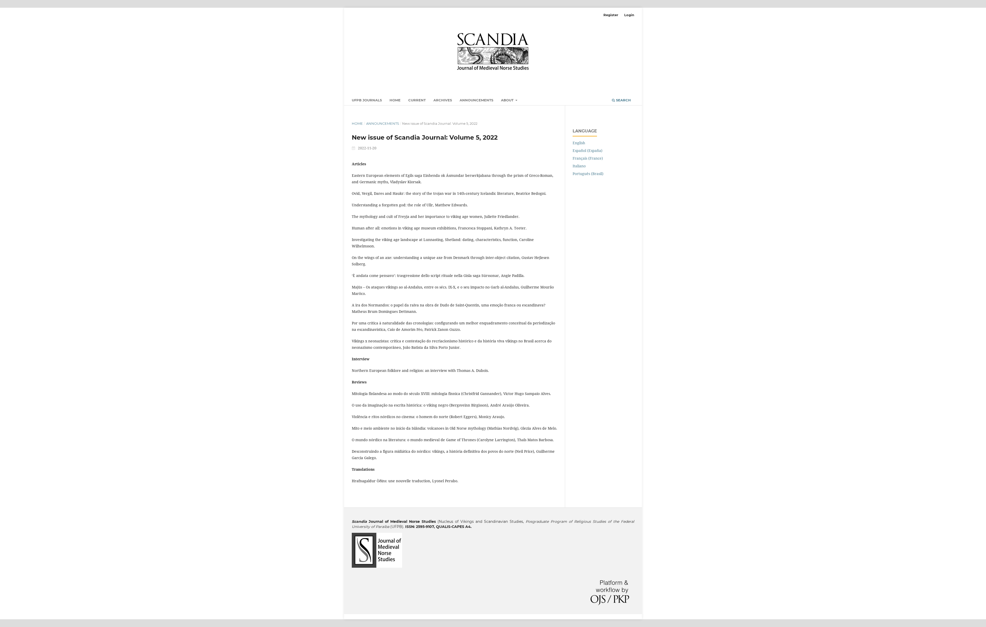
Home (395, 100)
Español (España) (587, 150)
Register (610, 15)
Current (417, 100)
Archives (442, 100)
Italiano (579, 165)
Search (623, 100)
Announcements (476, 100)
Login (629, 15)
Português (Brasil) (588, 173)
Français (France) (588, 158)
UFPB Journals (367, 100)
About (508, 100)
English (579, 142)
